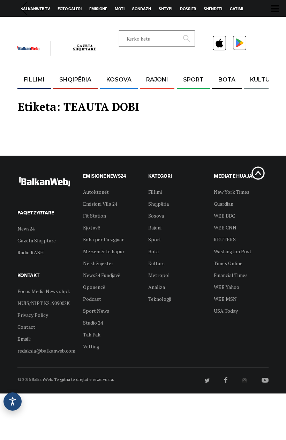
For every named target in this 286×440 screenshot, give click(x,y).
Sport (193, 79)
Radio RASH (30, 252)
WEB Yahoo (226, 287)
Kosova (118, 79)
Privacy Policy (32, 315)
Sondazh (141, 8)
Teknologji (159, 299)
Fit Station (94, 215)
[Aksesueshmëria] (12, 401)
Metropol (159, 275)
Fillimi (34, 79)
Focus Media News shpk (43, 291)
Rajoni (157, 79)
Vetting (91, 346)
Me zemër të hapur (104, 251)
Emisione (98, 8)
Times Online (228, 263)
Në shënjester (98, 263)
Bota (226, 79)
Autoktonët (96, 192)
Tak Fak (91, 334)
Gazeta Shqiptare (36, 240)
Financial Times (231, 275)
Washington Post (232, 251)
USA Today (226, 310)
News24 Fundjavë (101, 275)
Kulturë (263, 79)
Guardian (223, 203)
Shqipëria (75, 79)
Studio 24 (93, 322)
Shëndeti (213, 8)
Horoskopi (32, 24)
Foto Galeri (70, 8)
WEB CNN (225, 227)
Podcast (92, 299)
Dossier (188, 8)
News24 (58, 24)
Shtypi (165, 8)
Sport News (96, 310)
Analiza (156, 287)
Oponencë (94, 287)
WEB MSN (225, 299)
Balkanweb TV (35, 8)
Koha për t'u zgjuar (103, 239)
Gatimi (236, 8)
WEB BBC (224, 215)
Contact (26, 327)
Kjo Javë (91, 227)
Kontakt (82, 24)
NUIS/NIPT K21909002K (43, 303)
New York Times (231, 192)
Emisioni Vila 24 (100, 203)
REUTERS (225, 239)
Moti (120, 8)
